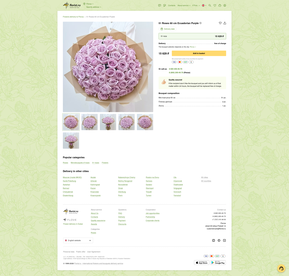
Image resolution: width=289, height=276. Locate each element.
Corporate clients (152, 220)
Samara (149, 181)
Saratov (149, 184)
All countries (206, 181)
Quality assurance (98, 220)
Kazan (93, 188)
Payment (121, 220)
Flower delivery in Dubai (73, 224)
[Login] (225, 5)
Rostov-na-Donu (152, 177)
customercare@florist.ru (216, 228)
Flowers (105, 162)
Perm (120, 195)
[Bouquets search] (210, 5)
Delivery (121, 217)
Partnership (150, 217)
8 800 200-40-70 (175, 69)
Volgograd (178, 188)
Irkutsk (93, 177)
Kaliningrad (95, 184)
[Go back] (64, 67)
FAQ (120, 213)
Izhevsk (94, 181)
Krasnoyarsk (96, 195)
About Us (94, 213)
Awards (94, 224)
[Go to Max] (224, 240)
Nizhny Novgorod (125, 181)
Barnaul (66, 188)
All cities (204, 177)
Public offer (80, 251)
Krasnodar (95, 191)
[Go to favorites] (215, 5)
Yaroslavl (177, 195)
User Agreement (93, 251)
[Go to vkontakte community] (213, 240)
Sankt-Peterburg (69, 181)
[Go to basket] (220, 5)
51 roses (95, 162)
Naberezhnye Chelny (126, 177)
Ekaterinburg (68, 195)
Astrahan (66, 184)
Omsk (120, 188)
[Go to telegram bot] (219, 240)
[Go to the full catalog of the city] (72, 5)
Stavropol (150, 188)
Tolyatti (149, 191)
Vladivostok (178, 184)
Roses (65, 162)
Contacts (94, 217)
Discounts (122, 224)
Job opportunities (153, 213)
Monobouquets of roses (80, 162)
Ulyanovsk (178, 181)
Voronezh (177, 191)
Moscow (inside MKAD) (72, 177)
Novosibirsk (123, 184)
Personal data (68, 251)
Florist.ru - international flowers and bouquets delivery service (98, 263)
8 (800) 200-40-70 (176, 72)
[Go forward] (152, 67)
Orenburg (122, 191)
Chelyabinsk (68, 191)
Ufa (175, 177)
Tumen (148, 195)
